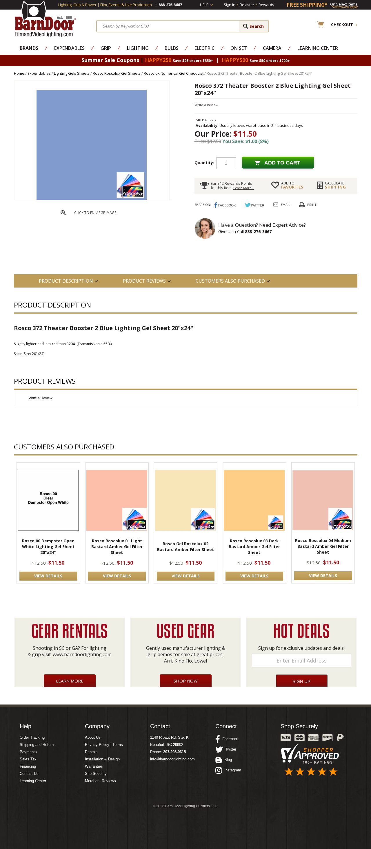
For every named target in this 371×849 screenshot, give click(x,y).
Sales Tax (28, 759)
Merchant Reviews (100, 781)
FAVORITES (292, 185)
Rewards (266, 4)
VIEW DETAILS (48, 576)
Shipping (335, 185)
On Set (238, 48)
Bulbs (172, 48)
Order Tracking (32, 737)
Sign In (229, 4)
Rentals (91, 752)
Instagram (231, 770)
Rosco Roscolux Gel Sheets (117, 73)
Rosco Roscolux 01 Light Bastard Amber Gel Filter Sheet (117, 546)
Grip (106, 48)
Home (19, 73)
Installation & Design (102, 759)
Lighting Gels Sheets (72, 73)
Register (247, 4)
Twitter (229, 749)
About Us (93, 737)
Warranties (94, 766)
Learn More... (243, 188)
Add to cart (282, 163)
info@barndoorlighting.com (172, 759)
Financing (28, 766)
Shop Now (186, 681)
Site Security (96, 773)
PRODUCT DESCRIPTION (66, 281)
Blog (227, 759)
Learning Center (317, 48)
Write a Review (206, 105)
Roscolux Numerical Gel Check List (173, 73)
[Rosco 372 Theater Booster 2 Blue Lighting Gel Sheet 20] (91, 198)
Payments (28, 752)
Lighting (138, 48)
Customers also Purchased (230, 281)
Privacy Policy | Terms (104, 744)
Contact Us (29, 773)
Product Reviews (144, 281)
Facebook (229, 739)
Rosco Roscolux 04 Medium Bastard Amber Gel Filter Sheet (323, 546)
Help (204, 4)
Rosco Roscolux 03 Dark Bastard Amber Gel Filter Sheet (254, 546)
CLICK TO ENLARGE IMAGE (95, 212)
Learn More (69, 681)
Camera (272, 48)
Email (285, 204)
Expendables (69, 48)
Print (312, 204)
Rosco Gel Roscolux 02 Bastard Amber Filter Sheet (185, 546)
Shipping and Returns (38, 744)
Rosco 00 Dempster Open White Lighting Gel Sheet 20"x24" (48, 546)
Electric (204, 48)
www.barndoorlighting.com (82, 654)
